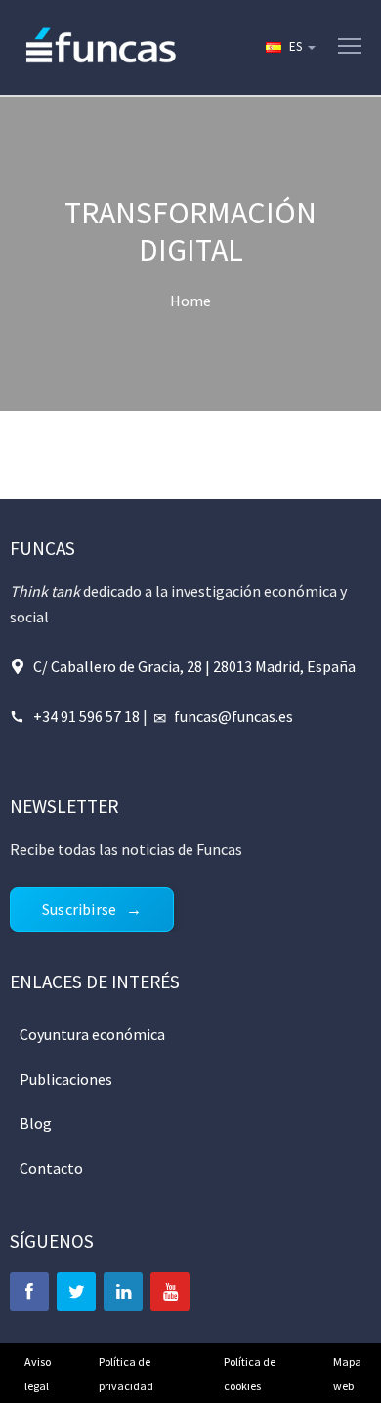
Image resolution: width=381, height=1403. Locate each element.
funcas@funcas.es (233, 716)
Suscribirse (79, 909)
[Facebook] (29, 1291)
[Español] (289, 46)
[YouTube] (170, 1291)
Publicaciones (66, 1079)
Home (190, 300)
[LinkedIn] (123, 1291)
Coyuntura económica (92, 1034)
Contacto (51, 1168)
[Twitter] (76, 1291)
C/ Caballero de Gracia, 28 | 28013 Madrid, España (194, 666)
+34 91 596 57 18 (86, 716)
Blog (36, 1123)
